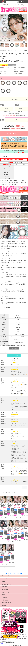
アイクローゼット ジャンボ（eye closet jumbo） (18, 5)
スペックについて (14, 348)
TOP (2, 5)
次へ (24, 487)
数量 (2, 119)
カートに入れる (15, 133)
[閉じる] (18, 618)
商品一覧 (6, 5)
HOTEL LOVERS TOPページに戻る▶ (14, 573)
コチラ (17, 184)
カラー (3, 78)
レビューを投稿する (14, 355)
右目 (17, 105)
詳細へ (26, 147)
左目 (2, 105)
